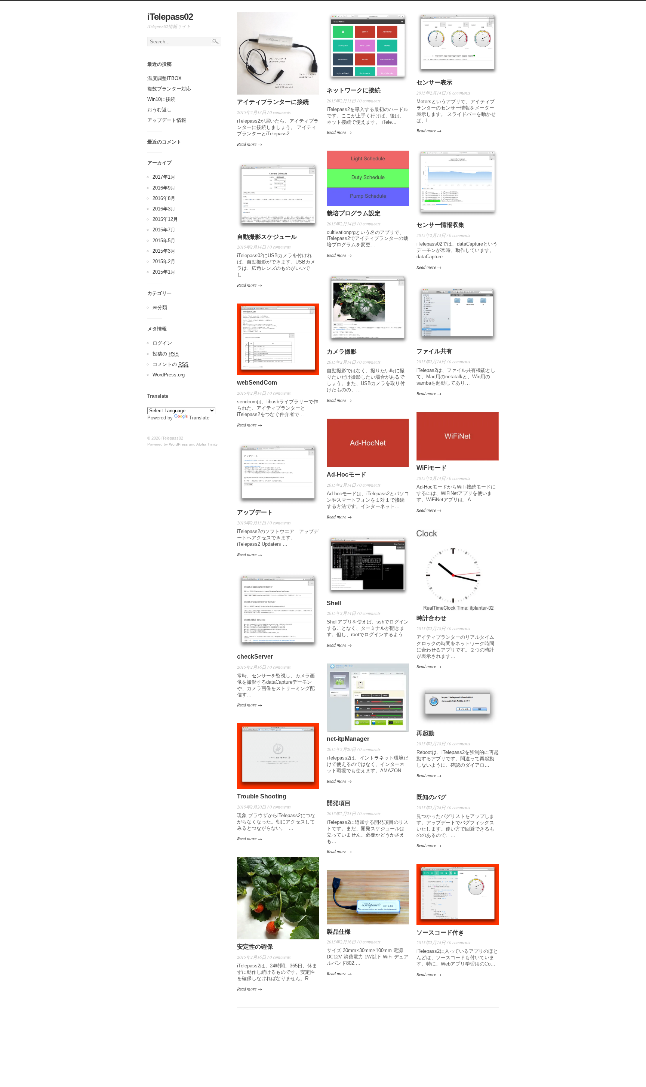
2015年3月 (164, 251)
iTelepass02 (170, 17)
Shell (334, 603)
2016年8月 (164, 198)
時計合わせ (431, 618)
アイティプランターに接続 (273, 102)
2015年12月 (165, 219)
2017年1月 (164, 177)
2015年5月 (164, 240)
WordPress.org (169, 375)
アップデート (255, 512)
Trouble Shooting (261, 796)
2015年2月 (164, 261)
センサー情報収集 (440, 225)
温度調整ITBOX (164, 78)
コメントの (170, 364)
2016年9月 (164, 188)
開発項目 (339, 803)
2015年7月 (164, 230)
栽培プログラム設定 (354, 213)
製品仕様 (339, 932)
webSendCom (257, 382)
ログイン (162, 343)
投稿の (166, 354)
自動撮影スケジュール (267, 237)
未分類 (160, 307)
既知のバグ (431, 797)
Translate (199, 418)
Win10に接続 (161, 99)
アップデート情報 (166, 120)
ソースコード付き (440, 932)
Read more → (249, 144)
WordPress (178, 444)
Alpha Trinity (207, 444)
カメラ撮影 (342, 351)
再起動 (425, 733)
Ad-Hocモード (346, 474)
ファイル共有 (434, 351)
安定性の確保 (255, 946)
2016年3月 (164, 209)
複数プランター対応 (169, 89)
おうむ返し (159, 110)
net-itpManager (348, 739)
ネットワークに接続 (354, 90)
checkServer (255, 656)
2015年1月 (164, 272)
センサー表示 (434, 82)
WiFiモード (431, 468)
